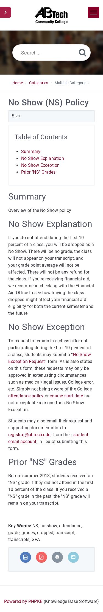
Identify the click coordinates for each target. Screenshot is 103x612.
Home (17, 83)
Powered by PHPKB (23, 601)
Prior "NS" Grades (38, 172)
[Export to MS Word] (25, 557)
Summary (30, 151)
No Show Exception (40, 165)
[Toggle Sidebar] (5, 12)
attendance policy (25, 395)
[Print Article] (57, 557)
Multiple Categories (71, 83)
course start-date (66, 395)
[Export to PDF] (41, 557)
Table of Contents (41, 137)
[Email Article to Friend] (73, 557)
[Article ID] (13, 116)
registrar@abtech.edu (29, 434)
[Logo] (51, 15)
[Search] (82, 52)
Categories (38, 83)
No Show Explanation (42, 158)
